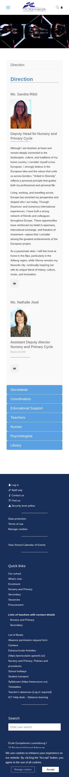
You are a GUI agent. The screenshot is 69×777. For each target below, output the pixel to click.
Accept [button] (50, 769)
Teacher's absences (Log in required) (30, 692)
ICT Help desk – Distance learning (28, 697)
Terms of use (15, 523)
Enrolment (14, 584)
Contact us (17, 495)
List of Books (15, 634)
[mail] (14, 283)
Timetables (14, 686)
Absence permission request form (27, 640)
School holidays (17, 671)
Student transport (18, 676)
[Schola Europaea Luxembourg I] (30, 10)
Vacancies (14, 599)
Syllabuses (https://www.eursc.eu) (27, 681)
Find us (15, 500)
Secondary (14, 594)
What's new (15, 578)
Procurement (15, 604)
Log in (15, 484)
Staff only (16, 490)
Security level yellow (23, 505)
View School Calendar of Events (26, 544)
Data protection (17, 518)
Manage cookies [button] (23, 769)
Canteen (13, 645)
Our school (14, 573)
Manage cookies (17, 529)
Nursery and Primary (20, 589)
